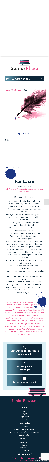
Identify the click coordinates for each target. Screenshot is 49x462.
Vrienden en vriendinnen (24, 429)
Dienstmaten (24, 435)
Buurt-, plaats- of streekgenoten (24, 432)
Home (7, 90)
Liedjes (24, 445)
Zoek (24, 419)
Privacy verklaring (29, 458)
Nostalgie (24, 442)
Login (24, 414)
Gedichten (17, 90)
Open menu (22, 78)
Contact (15, 458)
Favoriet (26, 133)
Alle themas (24, 450)
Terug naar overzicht (24, 382)
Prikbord (24, 427)
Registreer (24, 416)
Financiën (24, 447)
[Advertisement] (24, 29)
